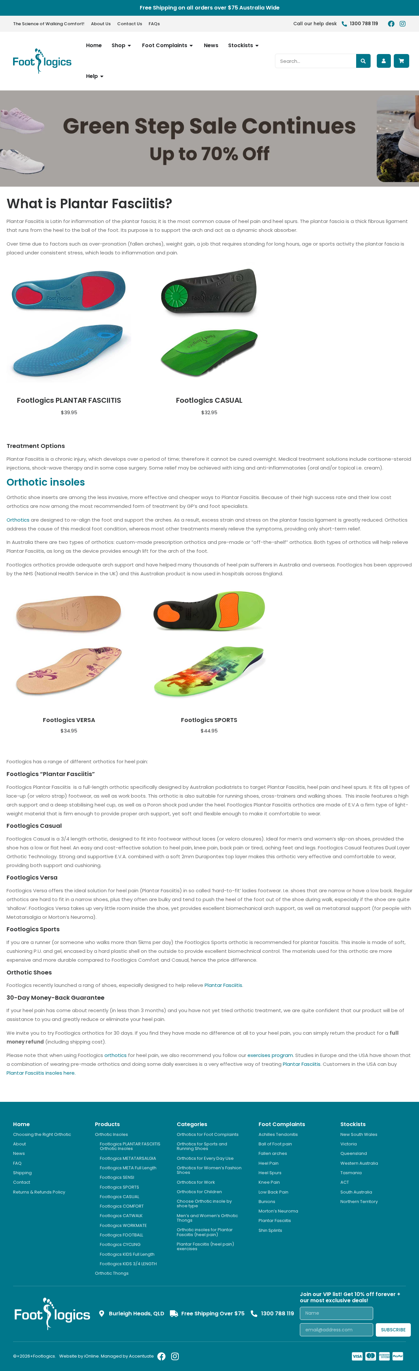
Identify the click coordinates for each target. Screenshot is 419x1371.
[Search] (363, 61)
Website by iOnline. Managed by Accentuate (106, 1356)
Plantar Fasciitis (223, 985)
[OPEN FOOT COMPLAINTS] (191, 45)
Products (107, 1124)
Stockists (353, 1124)
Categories (192, 1124)
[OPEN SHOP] (129, 45)
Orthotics (18, 519)
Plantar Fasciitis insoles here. (41, 1072)
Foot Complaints (282, 1124)
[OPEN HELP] (102, 76)
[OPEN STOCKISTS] (257, 45)
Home (21, 1124)
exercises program (270, 1055)
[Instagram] (402, 24)
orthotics (115, 1055)
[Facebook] (391, 24)
